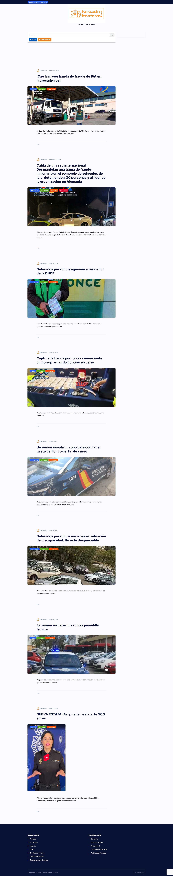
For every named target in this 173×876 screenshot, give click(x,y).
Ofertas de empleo (37, 853)
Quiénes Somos (97, 842)
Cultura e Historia (37, 856)
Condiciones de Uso (99, 849)
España (33, 89)
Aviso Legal (95, 846)
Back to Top (140, 872)
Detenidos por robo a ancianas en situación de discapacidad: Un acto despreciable (71, 538)
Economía (44, 190)
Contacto (94, 839)
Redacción (44, 70)
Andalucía (34, 190)
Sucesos (42, 89)
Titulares (51, 89)
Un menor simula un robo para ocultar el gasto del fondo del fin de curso (68, 449)
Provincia (34, 282)
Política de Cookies (98, 853)
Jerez (33, 371)
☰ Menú (33, 39)
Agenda (33, 846)
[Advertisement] (71, 56)
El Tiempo (34, 842)
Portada (33, 839)
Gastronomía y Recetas (39, 860)
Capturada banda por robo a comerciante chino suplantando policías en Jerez (69, 360)
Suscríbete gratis (44, 39)
